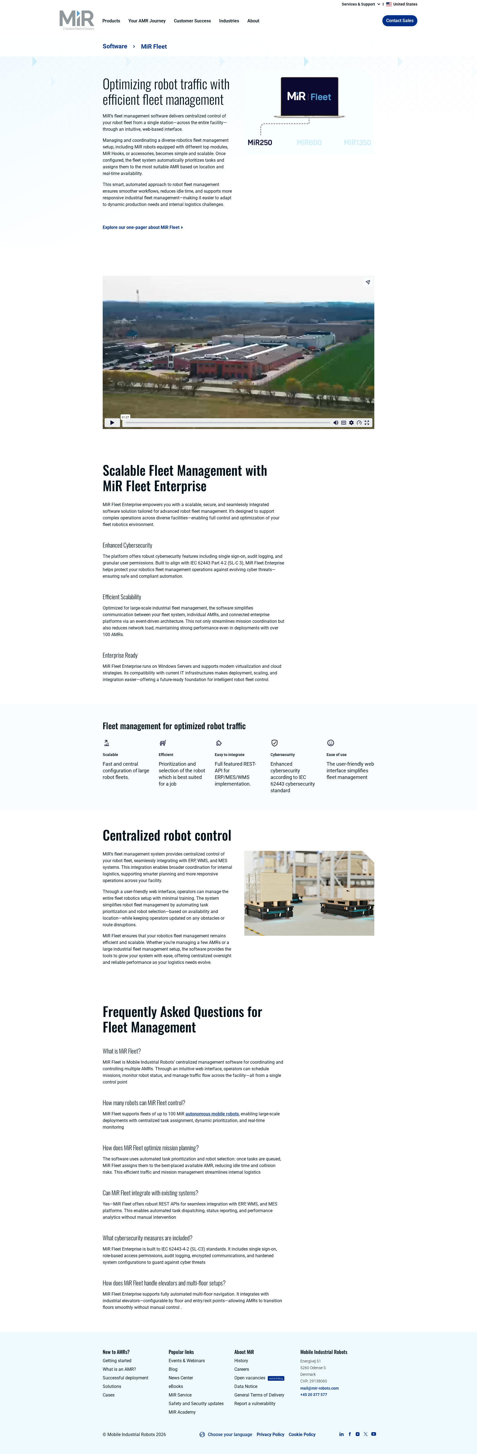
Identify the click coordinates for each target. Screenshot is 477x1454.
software (115, 46)
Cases (109, 1395)
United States (405, 4)
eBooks (176, 1386)
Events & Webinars (187, 1360)
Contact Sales (400, 20)
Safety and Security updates (196, 1403)
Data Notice (245, 1386)
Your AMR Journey (147, 20)
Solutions (112, 1386)
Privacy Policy (270, 1434)
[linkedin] (341, 1434)
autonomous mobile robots (212, 1113)
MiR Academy (182, 1412)
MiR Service (180, 1395)
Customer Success (192, 20)
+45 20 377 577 (313, 1394)
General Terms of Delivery (259, 1395)
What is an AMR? (119, 1369)
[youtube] (373, 1434)
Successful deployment (125, 1377)
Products (111, 20)
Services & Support (358, 4)
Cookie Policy (302, 1434)
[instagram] (357, 1434)
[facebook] (349, 1434)
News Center (181, 1377)
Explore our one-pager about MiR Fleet (141, 227)
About (253, 20)
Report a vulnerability (254, 1403)
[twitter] (365, 1434)
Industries (229, 20)
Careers (241, 1369)
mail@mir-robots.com (319, 1388)
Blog (173, 1369)
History (241, 1360)
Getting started (117, 1360)
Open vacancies (249, 1377)
